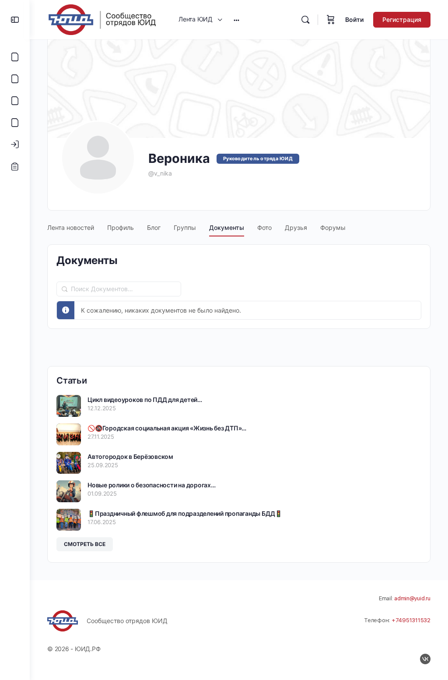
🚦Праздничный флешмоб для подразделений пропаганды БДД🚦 (185, 513)
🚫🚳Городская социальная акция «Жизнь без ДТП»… (167, 428)
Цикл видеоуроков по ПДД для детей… (145, 399)
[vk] (425, 659)
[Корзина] (330, 19)
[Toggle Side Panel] (14, 19)
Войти (354, 19)
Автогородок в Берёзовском (130, 456)
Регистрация (401, 19)
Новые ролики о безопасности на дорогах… (152, 485)
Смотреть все (84, 544)
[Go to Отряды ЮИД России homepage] (102, 19)
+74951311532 (411, 620)
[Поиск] (305, 19)
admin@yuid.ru (412, 598)
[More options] (236, 19)
